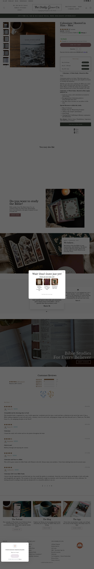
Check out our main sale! (47, 277)
